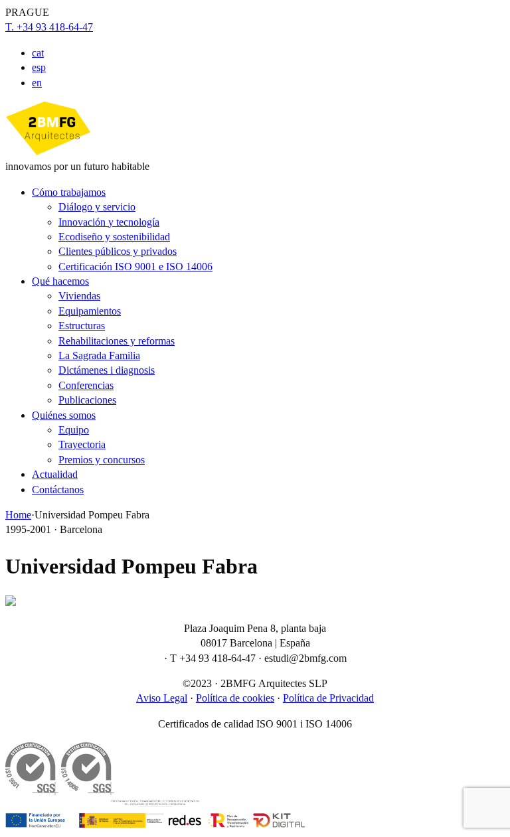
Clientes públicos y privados (117, 251)
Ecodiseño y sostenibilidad (114, 236)
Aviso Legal (161, 698)
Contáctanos (58, 489)
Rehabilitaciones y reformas (116, 340)
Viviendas (79, 295)
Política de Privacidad (328, 698)
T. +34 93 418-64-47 (49, 27)
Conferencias (86, 385)
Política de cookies (235, 698)
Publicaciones (87, 400)
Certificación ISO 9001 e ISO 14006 (135, 266)
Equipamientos (89, 311)
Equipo (73, 429)
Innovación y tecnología (108, 222)
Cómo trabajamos (69, 192)
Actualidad (55, 474)
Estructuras (81, 325)
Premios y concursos (101, 459)
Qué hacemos (60, 281)
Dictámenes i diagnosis (106, 370)
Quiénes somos (64, 415)
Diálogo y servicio (96, 206)
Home (18, 514)
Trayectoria (82, 444)
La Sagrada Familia (99, 355)
